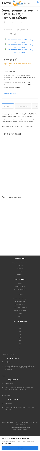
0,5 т (20, 326)
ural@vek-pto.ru (10, 403)
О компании (20, 259)
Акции (20, 284)
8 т (20, 343)
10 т (20, 346)
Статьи (20, 271)
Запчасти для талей (20, 310)
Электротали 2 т (20, 304)
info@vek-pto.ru (10, 362)
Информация (20, 279)
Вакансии (20, 266)
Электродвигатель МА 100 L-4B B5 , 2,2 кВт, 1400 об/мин (18, 175)
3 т (20, 334)
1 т (20, 328)
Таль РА (20, 316)
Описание (7, 106)
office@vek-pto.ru (10, 383)
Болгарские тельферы (20, 299)
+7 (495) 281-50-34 (12, 380)
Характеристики (22, 106)
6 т (20, 340)
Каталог (20, 295)
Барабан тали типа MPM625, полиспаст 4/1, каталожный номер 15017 (19, 238)
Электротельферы (20, 302)
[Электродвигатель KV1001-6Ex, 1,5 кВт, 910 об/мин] (20, 41)
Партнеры (20, 268)
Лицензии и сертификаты (20, 263)
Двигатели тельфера (20, 307)
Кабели (20, 313)
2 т (20, 331)
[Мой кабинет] (33, 3)
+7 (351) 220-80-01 (12, 399)
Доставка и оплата (20, 289)
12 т (20, 349)
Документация (20, 286)
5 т (20, 337)
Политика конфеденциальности (20, 427)
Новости (20, 274)
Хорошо (20, 448)
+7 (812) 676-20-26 (12, 358)
